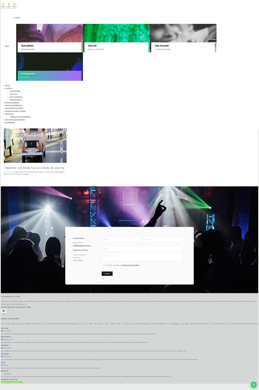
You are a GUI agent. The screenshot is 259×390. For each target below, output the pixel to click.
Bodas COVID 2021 (24, 172)
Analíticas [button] (5, 345)
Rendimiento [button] (6, 337)
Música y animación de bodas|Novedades (51, 172)
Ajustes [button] (4, 307)
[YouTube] (86, 267)
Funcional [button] (4, 328)
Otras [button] (3, 362)
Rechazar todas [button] (13, 307)
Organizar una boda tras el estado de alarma (34, 167)
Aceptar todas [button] (25, 307)
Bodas (17, 172)
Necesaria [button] (4, 371)
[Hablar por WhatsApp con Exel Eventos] (254, 385)
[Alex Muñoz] (49, 30)
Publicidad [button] (5, 354)
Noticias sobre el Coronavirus (13, 174)
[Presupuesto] (49, 59)
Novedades (25, 174)
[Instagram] (77, 267)
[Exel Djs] (116, 30)
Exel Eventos (35, 172)
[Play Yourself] (183, 30)
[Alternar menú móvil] (1, 127)
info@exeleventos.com (82, 246)
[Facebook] (82, 267)
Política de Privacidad (130, 265)
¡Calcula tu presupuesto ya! (12, 382)
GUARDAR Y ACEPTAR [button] (9, 379)
